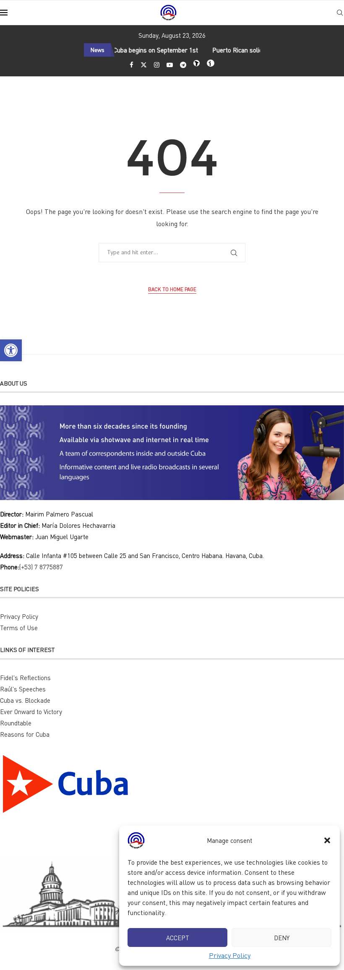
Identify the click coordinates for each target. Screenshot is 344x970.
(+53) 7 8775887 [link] (41, 567)
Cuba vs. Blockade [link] (25, 700)
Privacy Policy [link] (229, 955)
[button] (327, 840)
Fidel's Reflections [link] (25, 677)
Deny (281, 937)
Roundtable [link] (15, 723)
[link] (11, 350)
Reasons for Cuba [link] (25, 734)
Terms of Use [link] (19, 627)
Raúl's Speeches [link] (23, 689)
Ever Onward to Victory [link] (31, 711)
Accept (177, 937)
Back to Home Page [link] (172, 289)
